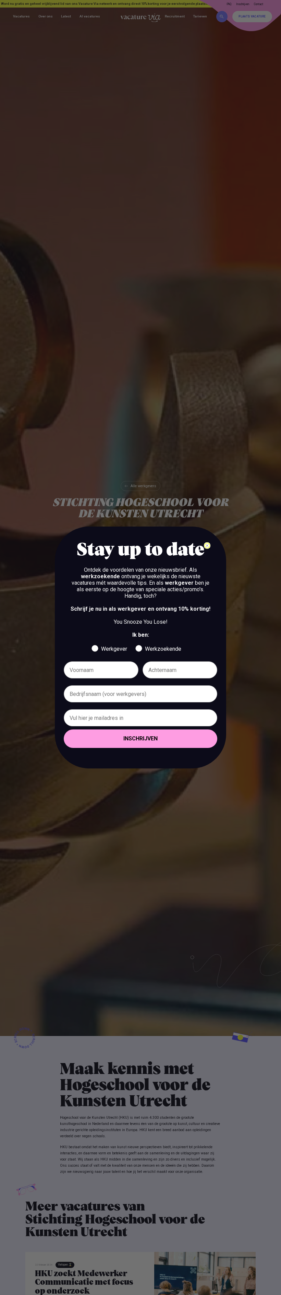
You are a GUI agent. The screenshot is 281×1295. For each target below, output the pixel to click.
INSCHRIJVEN (140, 738)
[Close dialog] (207, 545)
